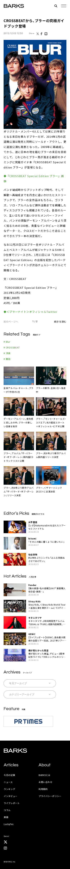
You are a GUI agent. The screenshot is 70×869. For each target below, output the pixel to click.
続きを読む (60, 321)
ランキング (9, 789)
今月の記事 (9, 775)
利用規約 (43, 789)
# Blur (7, 341)
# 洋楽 (7, 353)
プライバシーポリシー (50, 796)
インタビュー (10, 796)
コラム (7, 810)
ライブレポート (12, 803)
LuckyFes (8, 824)
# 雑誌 (7, 359)
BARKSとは (44, 775)
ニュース (8, 782)
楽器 (6, 817)
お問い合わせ (45, 782)
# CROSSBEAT (12, 347)
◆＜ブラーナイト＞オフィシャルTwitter (30, 312)
